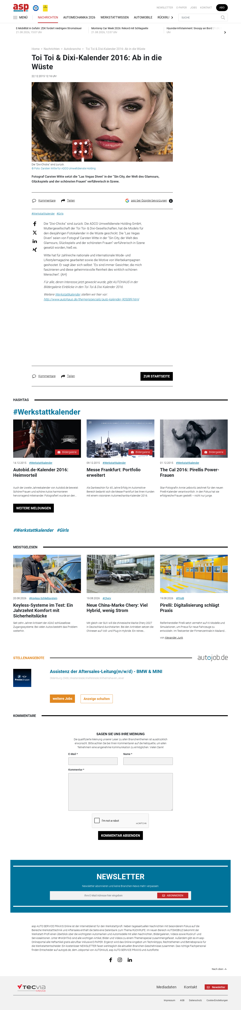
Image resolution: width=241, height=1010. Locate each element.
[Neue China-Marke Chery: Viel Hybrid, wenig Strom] (120, 574)
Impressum (169, 1000)
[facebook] (110, 959)
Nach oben (217, 969)
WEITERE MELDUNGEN (33, 508)
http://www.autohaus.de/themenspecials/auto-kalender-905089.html (91, 299)
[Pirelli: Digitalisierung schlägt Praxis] (194, 574)
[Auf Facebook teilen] (34, 223)
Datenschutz (195, 1000)
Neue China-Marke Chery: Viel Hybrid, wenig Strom (117, 608)
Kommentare (47, 200)
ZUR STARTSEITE (156, 376)
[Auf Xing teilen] (35, 249)
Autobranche (72, 49)
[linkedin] (130, 959)
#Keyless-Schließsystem (43, 598)
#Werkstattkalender (46, 412)
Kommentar (75, 769)
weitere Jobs (62, 699)
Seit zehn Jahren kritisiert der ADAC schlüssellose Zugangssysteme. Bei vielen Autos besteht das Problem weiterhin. (45, 626)
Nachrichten (48, 17)
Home (36, 49)
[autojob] (213, 657)
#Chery (107, 598)
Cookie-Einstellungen (217, 1000)
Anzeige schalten (97, 699)
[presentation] (225, 32)
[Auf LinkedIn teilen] (35, 241)
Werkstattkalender (67, 294)
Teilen (71, 200)
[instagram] (120, 959)
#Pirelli (180, 598)
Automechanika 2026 (79, 17)
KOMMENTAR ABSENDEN (120, 835)
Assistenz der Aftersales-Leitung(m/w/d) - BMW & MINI (106, 671)
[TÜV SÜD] (34, 7)
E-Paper (181, 7)
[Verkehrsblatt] (44, 7)
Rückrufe (165, 17)
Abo (222, 7)
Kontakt (206, 7)
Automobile (143, 17)
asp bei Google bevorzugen (149, 200)
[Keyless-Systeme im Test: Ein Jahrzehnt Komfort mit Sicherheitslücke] (47, 574)
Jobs (193, 7)
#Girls (63, 530)
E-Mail (72, 754)
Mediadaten (166, 987)
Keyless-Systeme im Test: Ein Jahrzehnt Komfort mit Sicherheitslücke (43, 611)
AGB (182, 1000)
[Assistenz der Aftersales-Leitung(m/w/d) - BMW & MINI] (22, 677)
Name (126, 754)
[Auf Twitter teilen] (35, 232)
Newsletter (165, 7)
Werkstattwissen (115, 17)
